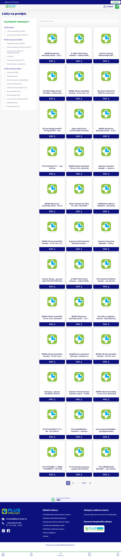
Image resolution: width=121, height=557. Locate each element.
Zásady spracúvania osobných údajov (56, 522)
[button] (31, 554)
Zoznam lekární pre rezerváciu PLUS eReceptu (100, 515)
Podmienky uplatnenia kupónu (53, 529)
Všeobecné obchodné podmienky (54, 518)
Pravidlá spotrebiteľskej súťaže (54, 525)
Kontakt (45, 536)
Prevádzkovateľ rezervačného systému (57, 515)
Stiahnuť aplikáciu (49, 533)
